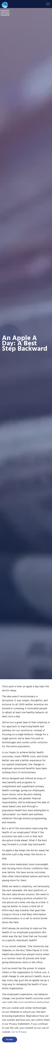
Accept (9, 1039)
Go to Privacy (19, 1032)
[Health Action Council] (5, 9)
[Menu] (48, 4)
